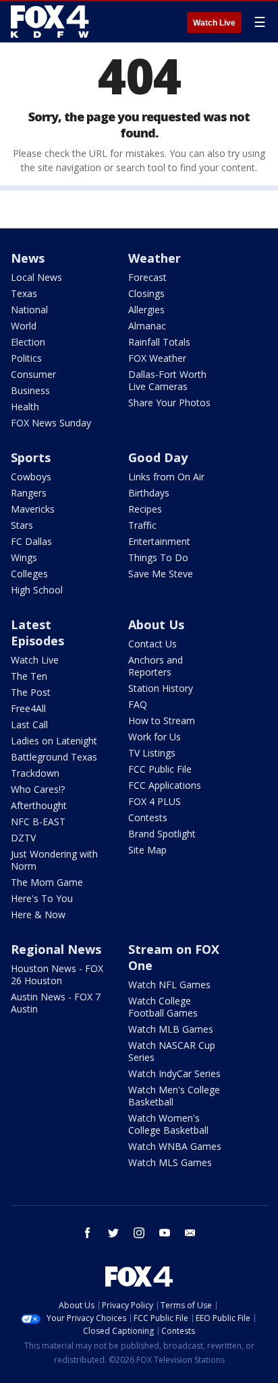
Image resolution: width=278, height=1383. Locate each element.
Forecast (147, 277)
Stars (22, 525)
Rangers (29, 492)
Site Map (147, 849)
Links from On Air (166, 476)
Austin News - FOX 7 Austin (56, 1002)
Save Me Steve (160, 573)
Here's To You (42, 898)
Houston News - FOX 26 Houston (57, 974)
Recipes (145, 509)
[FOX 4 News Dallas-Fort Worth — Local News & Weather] (50, 21)
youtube (164, 1233)
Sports (31, 457)
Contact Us (152, 643)
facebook (88, 1233)
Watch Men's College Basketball (174, 1095)
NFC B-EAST (38, 821)
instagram (139, 1233)
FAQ (137, 704)
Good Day (158, 457)
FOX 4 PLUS (154, 801)
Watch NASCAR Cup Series (171, 1051)
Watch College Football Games (163, 1006)
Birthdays (148, 492)
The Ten (29, 676)
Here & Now (38, 914)
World (23, 325)
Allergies (146, 309)
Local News (36, 277)
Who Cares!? (38, 789)
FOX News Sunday (51, 422)
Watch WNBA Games (174, 1146)
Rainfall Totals (159, 341)
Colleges (29, 573)
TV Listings (151, 752)
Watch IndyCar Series (174, 1073)
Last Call (29, 724)
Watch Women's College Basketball (168, 1124)
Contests (147, 817)
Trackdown (35, 773)
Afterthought (39, 805)
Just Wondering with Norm (54, 859)
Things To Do (158, 557)
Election (28, 341)
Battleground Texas (54, 756)
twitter (113, 1233)
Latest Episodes (37, 632)
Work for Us (154, 736)
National (29, 309)
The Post (31, 692)
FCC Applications (164, 785)
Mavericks (33, 509)
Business (30, 390)
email (190, 1233)
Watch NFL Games (169, 984)
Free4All (28, 708)
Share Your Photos (169, 402)
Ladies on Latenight (54, 740)
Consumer (33, 374)
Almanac (147, 325)
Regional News (56, 949)
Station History (160, 688)
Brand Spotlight (162, 833)
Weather (154, 258)
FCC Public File (160, 769)
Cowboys (31, 476)
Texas (24, 293)
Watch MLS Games (170, 1162)
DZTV (23, 837)
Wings (24, 557)
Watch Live (214, 23)
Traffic (142, 525)
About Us (156, 624)
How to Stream (161, 720)
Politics (26, 358)
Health (25, 406)
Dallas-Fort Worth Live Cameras (167, 380)
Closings (146, 293)
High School (37, 589)
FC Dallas (31, 541)
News (28, 258)
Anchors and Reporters (155, 665)
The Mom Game (47, 882)
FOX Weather (157, 358)
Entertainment (159, 541)
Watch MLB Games (170, 1029)
